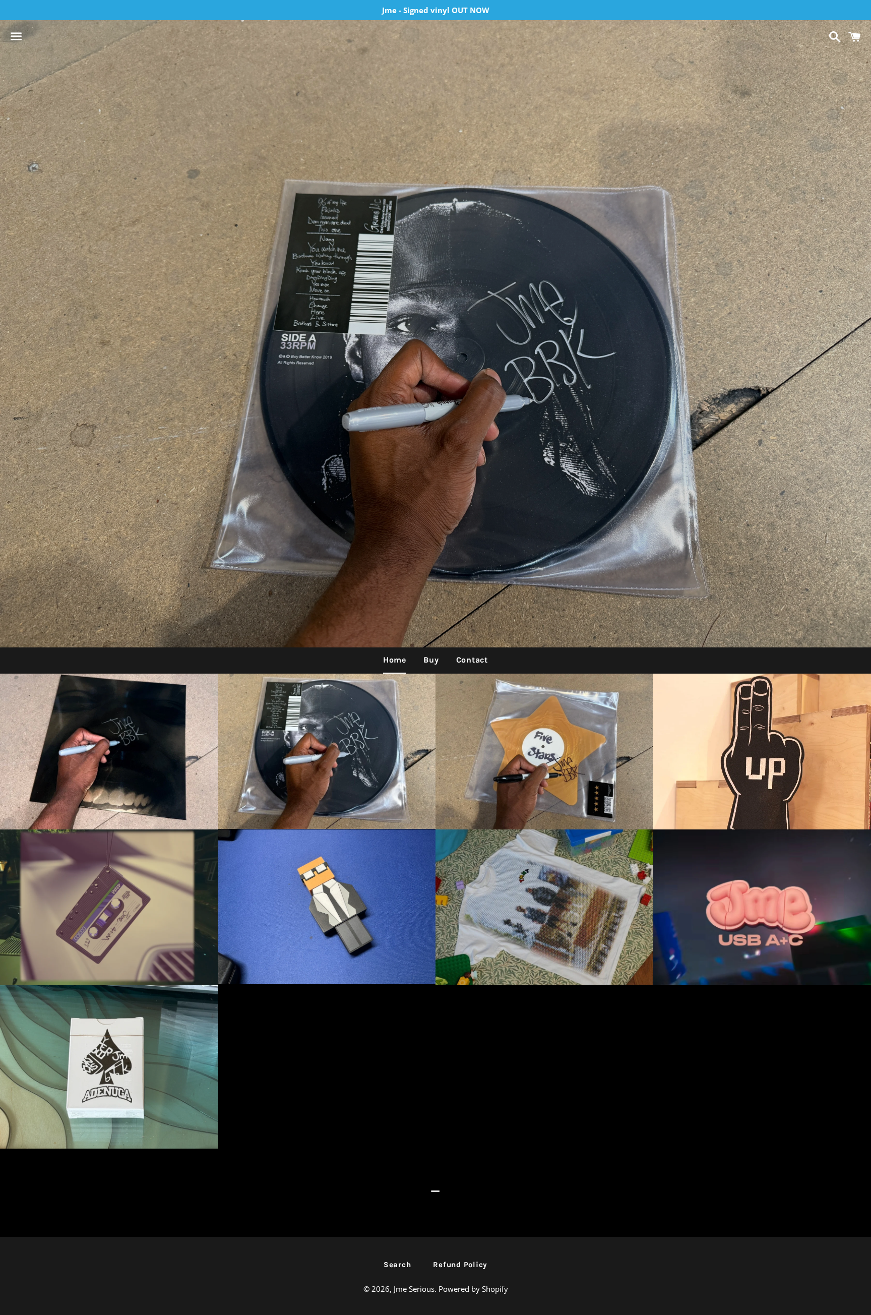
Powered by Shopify (473, 1289)
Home (394, 660)
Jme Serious (414, 1289)
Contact (472, 660)
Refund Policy (460, 1264)
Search (397, 1264)
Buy (431, 660)
